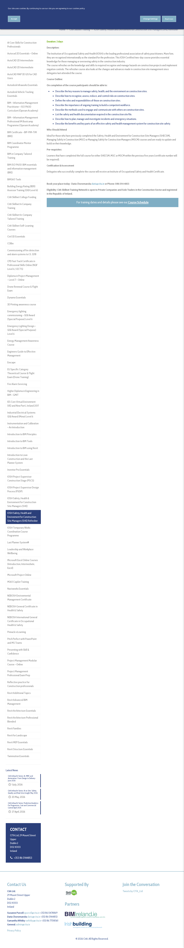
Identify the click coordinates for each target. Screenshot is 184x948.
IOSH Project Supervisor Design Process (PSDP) (23, 489)
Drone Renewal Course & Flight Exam (22, 288)
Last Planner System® (18, 542)
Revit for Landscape (17, 735)
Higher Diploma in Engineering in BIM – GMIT (23, 392)
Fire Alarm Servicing (17, 384)
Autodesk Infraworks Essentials (22, 85)
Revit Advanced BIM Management (17, 701)
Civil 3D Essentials (16, 236)
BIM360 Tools (14, 179)
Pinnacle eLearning (16, 632)
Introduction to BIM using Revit (22, 448)
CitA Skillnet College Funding (21, 197)
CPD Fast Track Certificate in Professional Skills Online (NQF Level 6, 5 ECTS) (22, 265)
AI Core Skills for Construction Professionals (22, 44)
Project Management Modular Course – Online (22, 662)
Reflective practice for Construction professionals (20, 684)
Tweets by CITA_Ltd (133, 891)
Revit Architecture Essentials (21, 710)
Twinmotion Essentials (18, 756)
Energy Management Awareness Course (23, 342)
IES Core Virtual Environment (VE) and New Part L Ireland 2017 (23, 403)
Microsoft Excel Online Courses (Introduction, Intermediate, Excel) (22, 564)
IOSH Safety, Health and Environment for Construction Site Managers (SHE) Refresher (22, 516)
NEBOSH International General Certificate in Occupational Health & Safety (22, 621)
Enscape (11, 362)
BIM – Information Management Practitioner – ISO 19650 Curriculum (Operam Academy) (22, 106)
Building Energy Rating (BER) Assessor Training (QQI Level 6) (22, 188)
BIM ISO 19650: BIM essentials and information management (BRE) (22, 168)
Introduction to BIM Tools (19, 441)
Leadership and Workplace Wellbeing (20, 551)
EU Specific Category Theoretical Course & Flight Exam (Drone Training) (20, 373)
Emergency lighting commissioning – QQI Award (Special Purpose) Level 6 (21, 315)
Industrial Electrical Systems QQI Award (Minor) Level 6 (21, 414)
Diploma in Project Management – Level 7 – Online (23, 277)
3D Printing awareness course (21, 304)
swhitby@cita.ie (33, 920)
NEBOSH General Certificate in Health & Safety (22, 608)
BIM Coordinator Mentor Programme (19, 145)
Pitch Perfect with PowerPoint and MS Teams (22, 640)
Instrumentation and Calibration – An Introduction (23, 425)
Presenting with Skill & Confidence (18, 651)
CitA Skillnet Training (79, 29)
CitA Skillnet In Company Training (19, 206)
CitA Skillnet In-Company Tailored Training (19, 216)
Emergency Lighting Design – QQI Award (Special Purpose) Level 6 (21, 330)
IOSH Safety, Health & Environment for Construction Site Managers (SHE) (21, 502)
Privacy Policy (14, 930)
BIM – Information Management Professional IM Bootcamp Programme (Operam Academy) (23, 121)
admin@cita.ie (23, 924)
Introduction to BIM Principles (22, 434)
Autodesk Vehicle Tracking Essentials (20, 93)
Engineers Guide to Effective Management (21, 353)
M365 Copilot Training (18, 581)
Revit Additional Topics (19, 693)
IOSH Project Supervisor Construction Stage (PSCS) (20, 478)
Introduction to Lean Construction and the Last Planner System (20, 458)
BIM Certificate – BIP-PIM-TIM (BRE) (22, 134)
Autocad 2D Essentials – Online (22, 53)
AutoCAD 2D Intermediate (20, 60)
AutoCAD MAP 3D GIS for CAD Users (22, 76)
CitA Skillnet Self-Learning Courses (20, 227)
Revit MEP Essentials (17, 742)
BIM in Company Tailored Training (19, 155)
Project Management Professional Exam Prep (18, 673)
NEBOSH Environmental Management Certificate (19, 597)
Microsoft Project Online (19, 574)
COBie (10, 243)
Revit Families (14, 728)
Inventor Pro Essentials (18, 469)
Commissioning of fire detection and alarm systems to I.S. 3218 (23, 252)
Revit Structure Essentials (20, 749)
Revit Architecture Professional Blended (22, 719)
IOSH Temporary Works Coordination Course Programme (18, 531)
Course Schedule (138, 202)
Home (62, 29)
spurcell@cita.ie (32, 912)
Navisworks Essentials (18, 588)
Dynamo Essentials (16, 297)
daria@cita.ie (98, 183)
